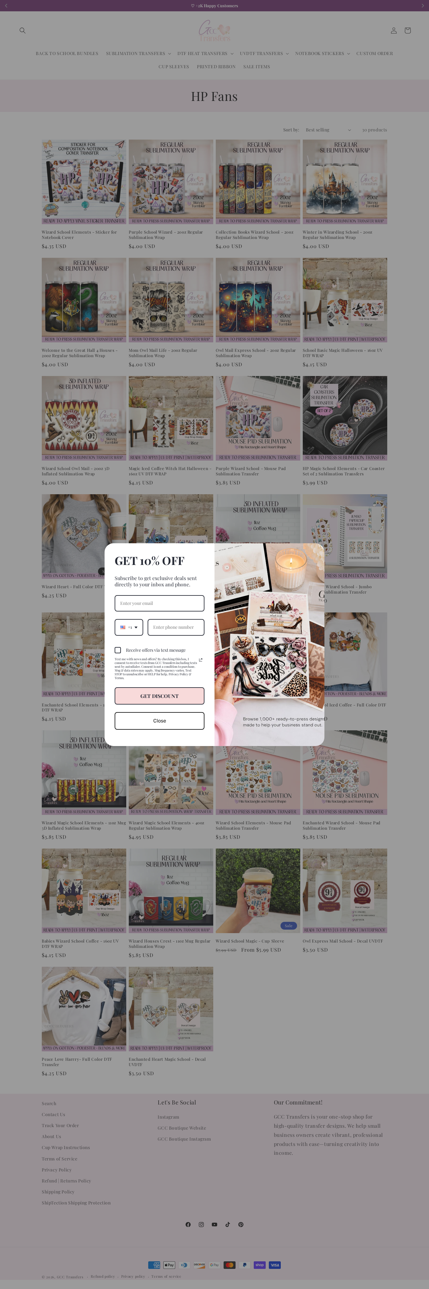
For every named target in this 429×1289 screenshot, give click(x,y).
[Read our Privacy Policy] (200, 660)
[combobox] (129, 627)
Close (159, 721)
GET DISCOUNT (159, 696)
